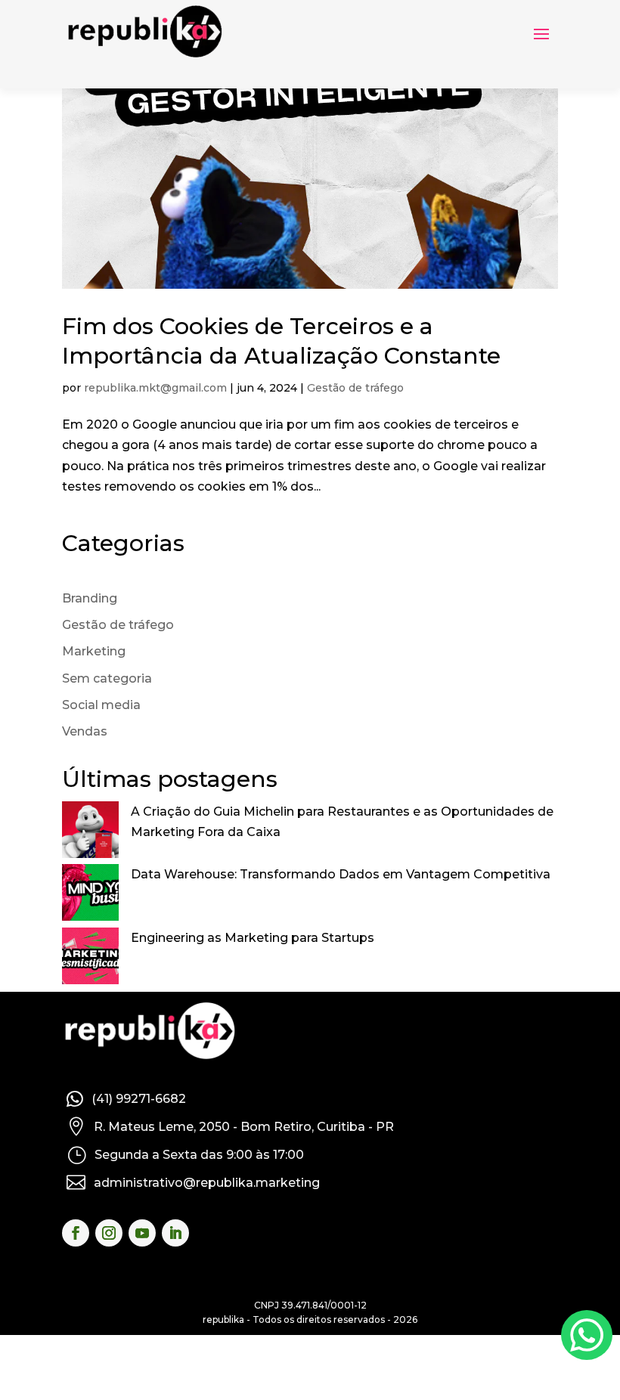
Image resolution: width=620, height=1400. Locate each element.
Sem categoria (107, 678)
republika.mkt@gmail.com (155, 388)
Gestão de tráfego (355, 388)
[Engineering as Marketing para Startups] (90, 959)
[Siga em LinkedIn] (175, 1233)
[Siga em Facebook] (75, 1233)
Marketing (94, 651)
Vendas (84, 731)
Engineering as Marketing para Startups (252, 938)
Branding (89, 598)
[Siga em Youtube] (142, 1233)
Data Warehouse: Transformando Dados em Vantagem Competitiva (340, 874)
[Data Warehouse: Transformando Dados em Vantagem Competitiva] (90, 895)
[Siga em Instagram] (108, 1233)
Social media (101, 705)
